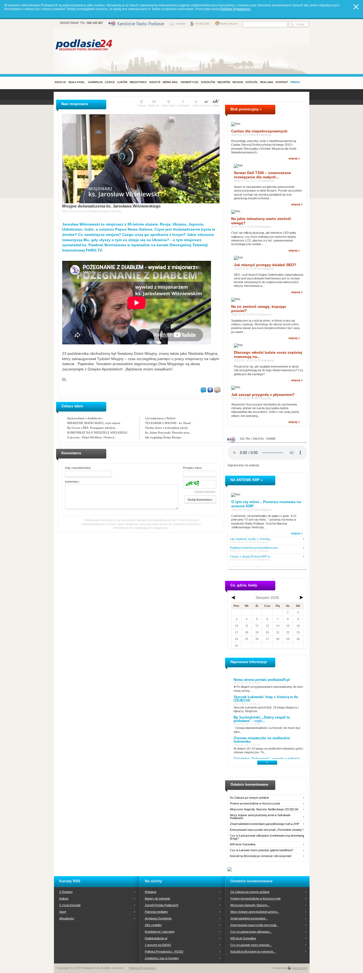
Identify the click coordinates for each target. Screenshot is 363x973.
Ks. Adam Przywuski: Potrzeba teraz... (168, 432)
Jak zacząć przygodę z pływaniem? (263, 394)
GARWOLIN (95, 82)
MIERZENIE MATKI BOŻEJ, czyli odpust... (94, 423)
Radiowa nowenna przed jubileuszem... (255, 547)
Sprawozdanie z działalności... (85, 418)
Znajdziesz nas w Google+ (162, 958)
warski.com (299, 968)
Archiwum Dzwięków (158, 918)
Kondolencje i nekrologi (159, 931)
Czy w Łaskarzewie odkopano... (251, 931)
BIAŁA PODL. (77, 82)
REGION (238, 82)
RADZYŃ (154, 82)
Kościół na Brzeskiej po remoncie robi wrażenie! (261, 856)
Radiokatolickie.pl (156, 938)
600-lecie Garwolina (242, 844)
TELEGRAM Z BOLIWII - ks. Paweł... (169, 423)
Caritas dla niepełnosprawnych (259, 131)
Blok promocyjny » (245, 109)
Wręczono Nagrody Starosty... (249, 905)
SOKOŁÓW (208, 82)
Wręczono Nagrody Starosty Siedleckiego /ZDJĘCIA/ (264, 809)
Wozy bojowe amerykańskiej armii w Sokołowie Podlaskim (260, 817)
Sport (62, 911)
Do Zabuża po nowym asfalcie (249, 797)
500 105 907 (95, 22)
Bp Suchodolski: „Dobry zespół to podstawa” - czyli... (262, 719)
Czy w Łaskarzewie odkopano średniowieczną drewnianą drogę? (267, 837)
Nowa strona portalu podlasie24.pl (262, 680)
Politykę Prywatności (235, 9)
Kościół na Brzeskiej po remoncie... (253, 951)
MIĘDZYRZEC (138, 82)
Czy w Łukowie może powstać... (251, 944)
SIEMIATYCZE (190, 82)
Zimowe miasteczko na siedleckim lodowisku (262, 739)
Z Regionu (66, 891)
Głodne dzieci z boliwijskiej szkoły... (167, 427)
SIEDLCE (60, 82)
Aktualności (66, 918)
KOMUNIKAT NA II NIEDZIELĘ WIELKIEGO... (98, 432)
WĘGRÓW (223, 82)
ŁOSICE (110, 82)
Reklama (150, 891)
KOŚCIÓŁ (252, 82)
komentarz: (72, 481)
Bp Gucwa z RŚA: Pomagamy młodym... (92, 427)
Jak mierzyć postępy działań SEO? (265, 265)
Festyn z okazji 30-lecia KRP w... (251, 556)
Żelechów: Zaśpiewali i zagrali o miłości (267, 759)
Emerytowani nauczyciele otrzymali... (254, 925)
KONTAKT (282, 82)
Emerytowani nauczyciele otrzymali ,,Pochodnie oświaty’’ (266, 829)
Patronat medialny (156, 911)
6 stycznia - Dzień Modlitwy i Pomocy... (92, 437)
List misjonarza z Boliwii (160, 418)
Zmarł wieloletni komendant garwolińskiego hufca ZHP (264, 824)
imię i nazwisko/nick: (78, 467)
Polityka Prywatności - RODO (164, 951)
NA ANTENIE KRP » (246, 480)
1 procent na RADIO (158, 944)
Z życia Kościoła (70, 905)
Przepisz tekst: (192, 467)
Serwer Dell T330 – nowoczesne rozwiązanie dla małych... (262, 175)
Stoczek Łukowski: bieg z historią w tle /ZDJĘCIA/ (266, 698)
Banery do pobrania (157, 898)
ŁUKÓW (122, 82)
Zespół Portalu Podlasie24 (161, 905)
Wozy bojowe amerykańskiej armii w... (254, 911)
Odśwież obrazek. (205, 491)
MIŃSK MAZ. (170, 82)
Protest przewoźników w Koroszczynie (255, 803)
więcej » (294, 158)
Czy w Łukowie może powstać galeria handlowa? (261, 850)
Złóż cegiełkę (153, 925)
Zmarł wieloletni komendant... (249, 918)
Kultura (63, 898)
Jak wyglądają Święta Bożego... (164, 437)
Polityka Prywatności (142, 968)
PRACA (295, 82)
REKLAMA (266, 82)
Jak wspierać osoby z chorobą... (251, 539)
